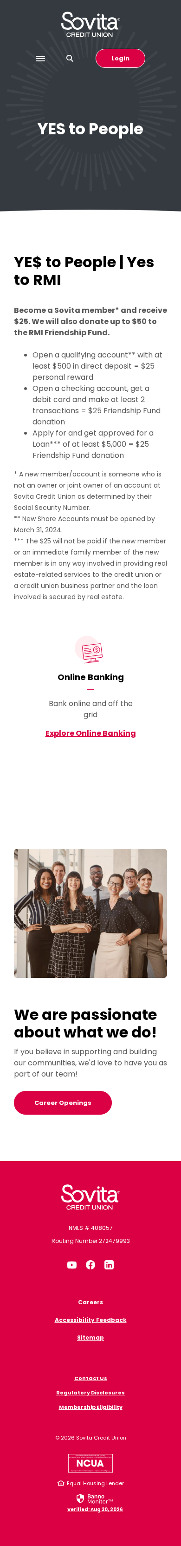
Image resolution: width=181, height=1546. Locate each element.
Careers (90, 1302)
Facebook (90, 1264)
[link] (95, 1502)
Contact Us (90, 1378)
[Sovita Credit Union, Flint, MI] (90, 1197)
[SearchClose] (70, 58)
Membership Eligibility (91, 1407)
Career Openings (62, 1102)
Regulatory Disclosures (90, 1392)
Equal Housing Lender (95, 1483)
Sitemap (90, 1337)
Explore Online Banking (90, 733)
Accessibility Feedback (91, 1320)
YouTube (72, 1264)
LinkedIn (109, 1264)
